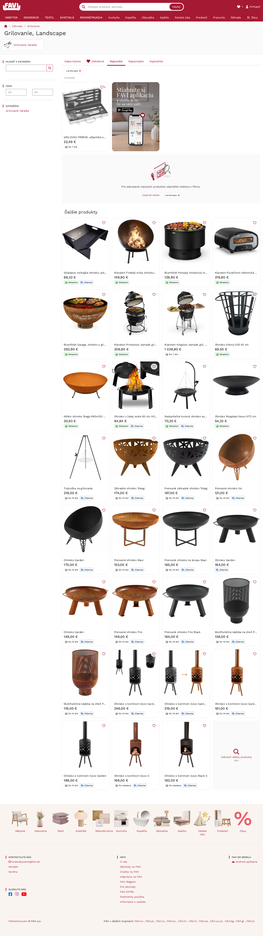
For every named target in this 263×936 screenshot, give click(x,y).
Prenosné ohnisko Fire (128, 632)
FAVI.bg (230, 921)
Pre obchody (127, 886)
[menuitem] (11, 17)
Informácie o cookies (133, 901)
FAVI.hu (172, 921)
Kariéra (13, 871)
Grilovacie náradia (17, 110)
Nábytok (20, 831)
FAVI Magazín (128, 881)
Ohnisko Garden (74, 560)
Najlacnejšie (136, 61)
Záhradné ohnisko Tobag (129, 488)
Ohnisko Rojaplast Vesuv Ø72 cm (235, 416)
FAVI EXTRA (127, 891)
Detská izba (202, 833)
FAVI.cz (139, 921)
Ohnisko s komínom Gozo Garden (85, 775)
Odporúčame (72, 61)
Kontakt (13, 866)
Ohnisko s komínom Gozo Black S (185, 775)
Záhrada (17, 26)
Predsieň (222, 831)
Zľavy (243, 831)
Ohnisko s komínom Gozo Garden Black (139, 703)
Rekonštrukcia (102, 831)
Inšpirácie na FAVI (131, 876)
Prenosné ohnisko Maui (128, 560)
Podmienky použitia (132, 896)
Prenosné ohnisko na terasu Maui (185, 560)
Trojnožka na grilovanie (78, 488)
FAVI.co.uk (216, 921)
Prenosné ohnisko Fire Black (182, 632)
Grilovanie (33, 26)
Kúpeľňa (142, 831)
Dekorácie (41, 831)
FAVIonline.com (18, 921)
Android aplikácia (246, 861)
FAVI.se (204, 921)
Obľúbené (98, 61)
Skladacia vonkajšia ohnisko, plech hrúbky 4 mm (94, 272)
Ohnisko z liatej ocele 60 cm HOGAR (137, 416)
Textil (60, 831)
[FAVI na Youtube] (23, 894)
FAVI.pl (150, 921)
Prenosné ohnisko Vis (228, 488)
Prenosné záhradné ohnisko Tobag (185, 488)
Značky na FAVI (129, 871)
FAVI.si (250, 921)
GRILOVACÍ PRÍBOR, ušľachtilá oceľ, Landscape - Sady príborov (103, 137)
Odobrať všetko (151, 195)
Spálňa (182, 831)
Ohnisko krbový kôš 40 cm (232, 344)
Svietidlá (81, 831)
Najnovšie (116, 61)
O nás (123, 861)
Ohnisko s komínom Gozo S (131, 775)
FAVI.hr (183, 921)
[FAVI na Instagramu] (17, 894)
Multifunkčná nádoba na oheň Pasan (237, 632)
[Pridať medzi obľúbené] (104, 223)
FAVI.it (193, 921)
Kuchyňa (121, 831)
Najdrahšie (156, 61)
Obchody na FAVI (130, 866)
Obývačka (162, 831)
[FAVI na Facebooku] (10, 894)
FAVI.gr (240, 921)
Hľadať (176, 6)
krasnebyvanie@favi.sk (26, 861)
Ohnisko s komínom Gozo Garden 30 (238, 703)
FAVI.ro (160, 921)
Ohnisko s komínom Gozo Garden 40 (187, 703)
